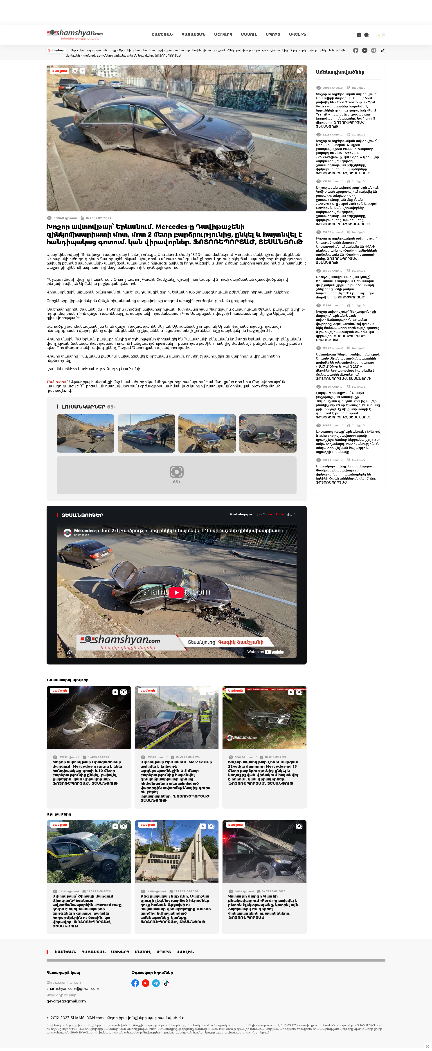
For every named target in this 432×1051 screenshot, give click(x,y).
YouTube (277, 514)
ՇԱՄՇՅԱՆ (162, 34)
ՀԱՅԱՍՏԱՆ (193, 34)
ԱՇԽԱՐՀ (223, 34)
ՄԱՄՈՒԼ (249, 34)
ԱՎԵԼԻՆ (297, 34)
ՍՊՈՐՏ (273, 34)
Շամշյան (59, 71)
